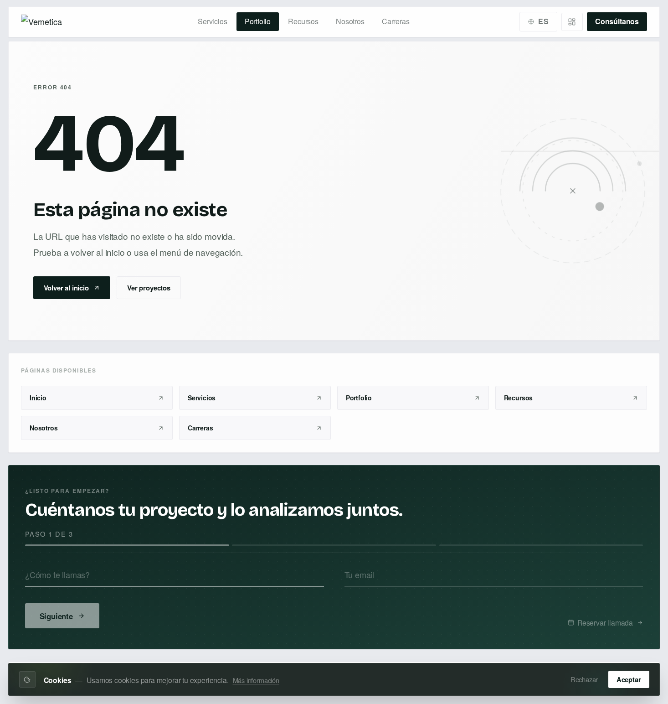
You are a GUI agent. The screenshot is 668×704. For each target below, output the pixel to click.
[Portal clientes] (572, 22)
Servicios (212, 21)
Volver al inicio (66, 288)
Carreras (396, 21)
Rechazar (584, 679)
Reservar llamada (605, 622)
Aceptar (629, 679)
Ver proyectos (148, 288)
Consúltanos (617, 21)
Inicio (38, 397)
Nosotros (350, 21)
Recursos (303, 21)
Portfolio (258, 21)
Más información (256, 680)
